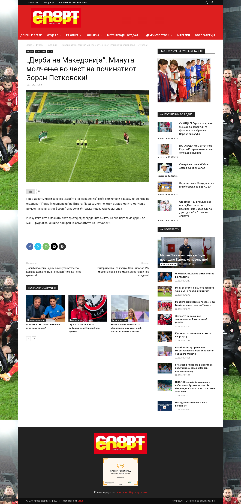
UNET (80, 500)
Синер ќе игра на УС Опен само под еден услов (194, 166)
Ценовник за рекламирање (72, 2)
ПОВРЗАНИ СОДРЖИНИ (42, 287)
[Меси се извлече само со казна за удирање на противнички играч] (165, 291)
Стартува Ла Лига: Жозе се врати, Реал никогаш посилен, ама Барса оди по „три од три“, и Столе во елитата (195, 208)
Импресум (49, 2)
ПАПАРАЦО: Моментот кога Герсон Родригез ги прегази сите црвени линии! (196, 149)
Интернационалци (36, 320)
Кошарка (92, 35)
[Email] (54, 246)
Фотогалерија (205, 35)
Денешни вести (31, 35)
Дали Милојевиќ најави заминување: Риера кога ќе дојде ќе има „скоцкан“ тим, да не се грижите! (53, 271)
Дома (29, 44)
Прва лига (52, 44)
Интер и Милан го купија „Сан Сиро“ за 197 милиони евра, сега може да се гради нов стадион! (123, 271)
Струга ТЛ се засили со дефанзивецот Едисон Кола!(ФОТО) (84, 328)
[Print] (62, 246)
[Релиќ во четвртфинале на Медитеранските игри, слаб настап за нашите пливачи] (130, 308)
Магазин (183, 35)
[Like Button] (30, 191)
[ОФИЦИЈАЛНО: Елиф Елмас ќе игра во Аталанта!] (45, 308)
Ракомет (72, 35)
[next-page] (34, 338)
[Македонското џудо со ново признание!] (165, 406)
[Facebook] (212, 2)
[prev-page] (28, 338)
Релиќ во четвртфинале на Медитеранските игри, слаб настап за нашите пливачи (126, 328)
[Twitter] (37, 246)
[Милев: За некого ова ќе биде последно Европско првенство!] (186, 252)
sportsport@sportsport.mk (132, 492)
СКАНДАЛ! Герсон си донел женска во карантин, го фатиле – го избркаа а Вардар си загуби (196, 128)
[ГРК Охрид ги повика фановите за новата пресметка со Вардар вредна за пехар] (165, 368)
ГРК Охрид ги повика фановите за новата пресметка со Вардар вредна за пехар (193, 367)
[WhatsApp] (46, 246)
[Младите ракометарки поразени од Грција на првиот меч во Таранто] (165, 305)
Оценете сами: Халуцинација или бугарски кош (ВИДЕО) (196, 185)
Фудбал (52, 35)
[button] (206, 2)
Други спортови (157, 35)
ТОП (50, 51)
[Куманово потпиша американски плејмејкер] (165, 336)
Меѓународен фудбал (122, 35)
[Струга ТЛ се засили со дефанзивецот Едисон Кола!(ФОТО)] (87, 308)
